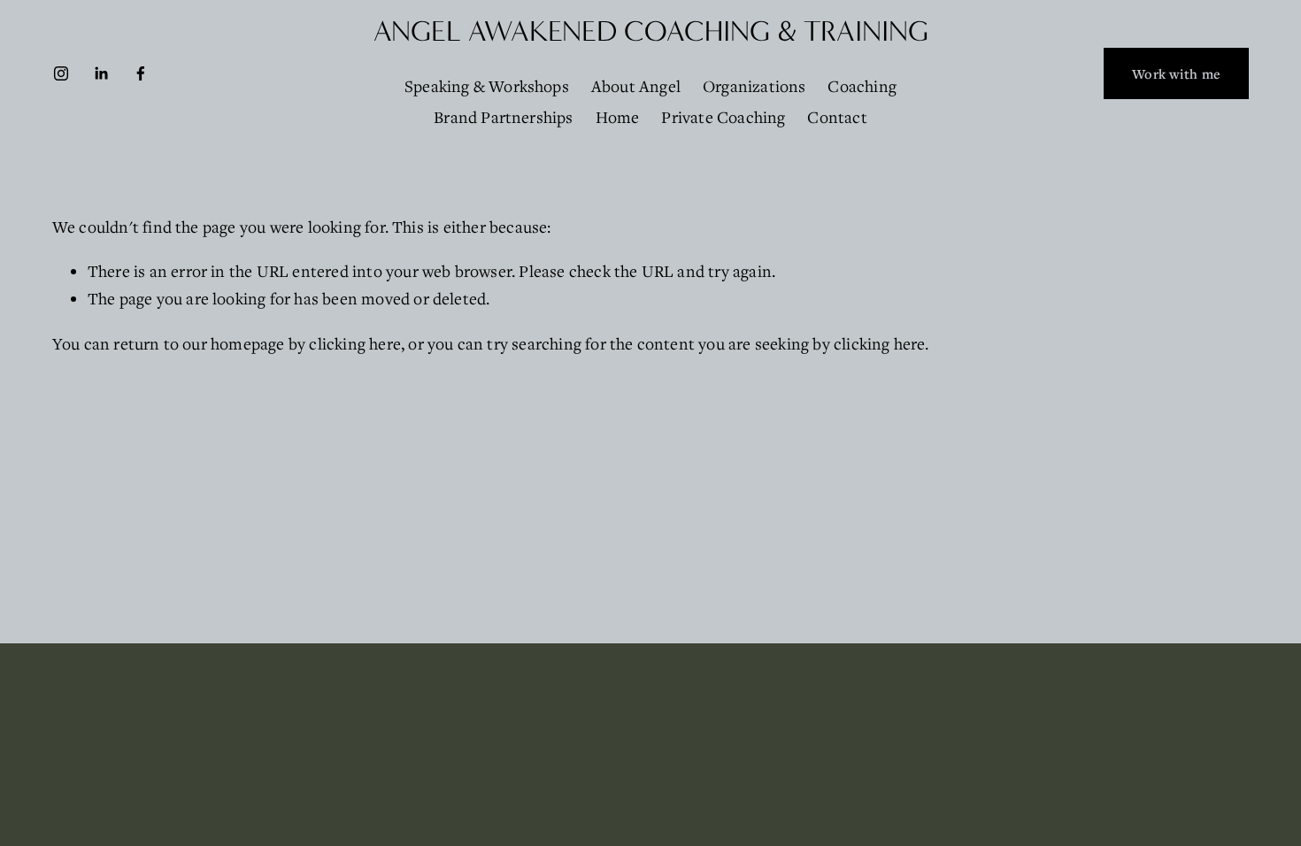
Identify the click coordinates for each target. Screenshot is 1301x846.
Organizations (754, 85)
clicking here (355, 343)
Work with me (1176, 73)
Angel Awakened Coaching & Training (650, 31)
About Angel (636, 85)
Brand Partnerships (504, 116)
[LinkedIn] (101, 73)
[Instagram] (61, 73)
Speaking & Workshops (486, 85)
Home (618, 116)
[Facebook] (141, 73)
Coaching (862, 85)
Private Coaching (723, 116)
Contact (836, 116)
